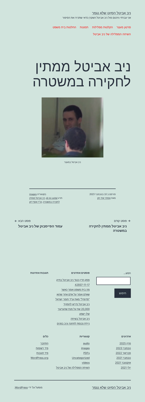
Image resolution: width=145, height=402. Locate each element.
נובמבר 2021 (123, 357)
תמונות (84, 27)
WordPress (21, 387)
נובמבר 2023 (123, 348)
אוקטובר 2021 (123, 362)
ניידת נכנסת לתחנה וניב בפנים (73, 323)
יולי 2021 (126, 367)
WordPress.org (39, 357)
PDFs (86, 353)
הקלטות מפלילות (102, 27)
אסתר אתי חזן (104, 198)
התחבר (44, 343)
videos (86, 362)
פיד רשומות (42, 348)
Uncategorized (81, 357)
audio (86, 343)
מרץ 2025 (125, 343)
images (33, 194)
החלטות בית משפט (64, 27)
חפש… (127, 273)
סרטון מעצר (124, 27)
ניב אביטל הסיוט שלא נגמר (111, 13)
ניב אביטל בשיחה (80, 318)
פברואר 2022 (123, 353)
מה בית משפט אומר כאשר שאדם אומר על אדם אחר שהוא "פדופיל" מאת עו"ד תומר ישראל (73, 294)
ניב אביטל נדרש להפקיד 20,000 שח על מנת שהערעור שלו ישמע (74, 309)
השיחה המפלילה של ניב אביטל (112, 34)
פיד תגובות (42, 353)
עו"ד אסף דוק (35, 202)
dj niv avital (51, 198)
